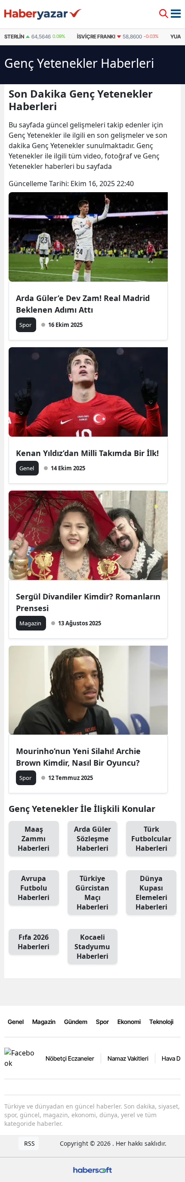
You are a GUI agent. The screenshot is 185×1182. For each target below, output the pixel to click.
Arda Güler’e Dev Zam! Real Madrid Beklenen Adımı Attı (83, 304)
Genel (16, 1021)
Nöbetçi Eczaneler (70, 1058)
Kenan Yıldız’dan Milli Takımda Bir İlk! (87, 453)
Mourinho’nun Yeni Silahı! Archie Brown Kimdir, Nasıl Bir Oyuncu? (78, 757)
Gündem (75, 1021)
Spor (102, 1021)
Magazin (44, 1021)
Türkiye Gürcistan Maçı (92, 893)
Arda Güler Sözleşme (92, 838)
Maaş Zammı (33, 838)
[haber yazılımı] (92, 1168)
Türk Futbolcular (151, 838)
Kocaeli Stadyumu (92, 946)
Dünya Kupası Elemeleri (151, 893)
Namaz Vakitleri (128, 1058)
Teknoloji (161, 1021)
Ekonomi (129, 1021)
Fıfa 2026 (33, 941)
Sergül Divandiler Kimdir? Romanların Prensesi (88, 602)
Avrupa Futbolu (33, 888)
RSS (28, 1143)
